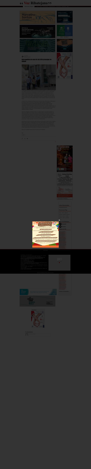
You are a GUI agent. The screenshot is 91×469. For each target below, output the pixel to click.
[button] (59, 220)
